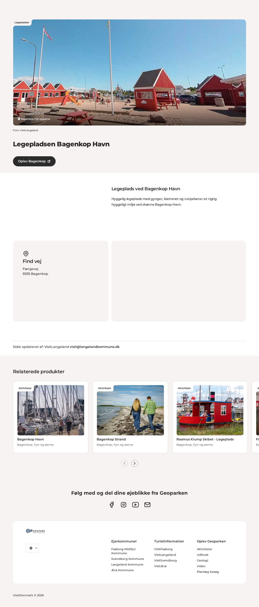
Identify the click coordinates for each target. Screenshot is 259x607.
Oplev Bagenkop (32, 161)
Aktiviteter (204, 549)
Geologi (202, 560)
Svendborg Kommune (127, 559)
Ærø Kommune (122, 570)
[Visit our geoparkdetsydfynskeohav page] (111, 504)
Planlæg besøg (208, 572)
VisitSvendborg (165, 560)
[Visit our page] (123, 504)
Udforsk (202, 555)
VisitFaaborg (163, 549)
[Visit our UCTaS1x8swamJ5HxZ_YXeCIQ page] (135, 504)
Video (201, 566)
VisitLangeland (165, 555)
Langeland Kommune (127, 564)
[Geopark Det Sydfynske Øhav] (35, 530)
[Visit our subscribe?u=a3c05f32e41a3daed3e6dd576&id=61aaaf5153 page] (147, 504)
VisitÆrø (160, 566)
